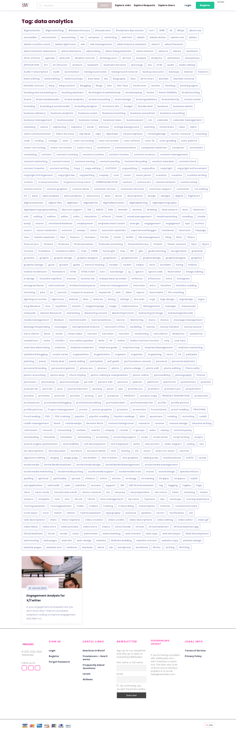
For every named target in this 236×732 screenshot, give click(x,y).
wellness (72, 547)
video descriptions (140, 519)
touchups (175, 499)
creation (161, 175)
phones (102, 368)
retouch (47, 430)
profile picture (180, 402)
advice (177, 51)
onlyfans (60, 347)
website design (192, 540)
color (65, 140)
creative (176, 175)
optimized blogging (36, 354)
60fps (180, 30)
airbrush (64, 58)
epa (187, 223)
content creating (67, 154)
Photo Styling (77, 375)
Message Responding (37, 326)
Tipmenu (149, 499)
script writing (181, 437)
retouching (64, 430)
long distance (32, 306)
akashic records (85, 58)
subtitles (80, 485)
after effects (32, 58)
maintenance (130, 306)
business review (88, 120)
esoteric (67, 230)
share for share (165, 450)
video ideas (31, 526)
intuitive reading (186, 285)
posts (110, 388)
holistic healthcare (35, 271)
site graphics (130, 457)
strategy (130, 478)
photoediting (162, 375)
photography (183, 375)
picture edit (105, 382)
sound (150, 471)
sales (152, 430)
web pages (50, 540)
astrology (137, 65)
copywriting (86, 175)
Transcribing (126, 506)
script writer (160, 437)
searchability (71, 444)
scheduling (84, 437)
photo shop (57, 375)
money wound (192, 326)
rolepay (109, 430)
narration (108, 333)
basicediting (52, 78)
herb (152, 264)
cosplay (104, 175)
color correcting (84, 140)
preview (29, 395)
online (121, 340)
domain (122, 209)
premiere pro (172, 388)
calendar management (187, 120)
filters (191, 237)
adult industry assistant (131, 44)
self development (95, 444)
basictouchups (74, 78)
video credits (116, 519)
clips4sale (112, 133)
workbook (142, 547)
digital (179, 195)
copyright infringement (38, 175)
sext (113, 450)
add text (127, 37)
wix (111, 547)
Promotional (158, 409)
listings (124, 299)
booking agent (189, 85)
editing (37, 216)
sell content (152, 444)
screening (102, 437)
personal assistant (183, 361)
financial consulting (110, 244)
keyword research (82, 292)
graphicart (110, 257)
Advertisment (144, 51)
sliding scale (150, 457)
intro (153, 285)
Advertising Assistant (118, 51)
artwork (77, 65)
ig (129, 271)
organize (120, 354)
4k (170, 30)
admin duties (157, 37)
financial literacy (138, 244)
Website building (121, 540)
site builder (90, 457)
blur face (122, 85)
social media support (101, 471)
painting (29, 361)
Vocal (51, 533)
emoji (27, 223)
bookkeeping (133, 92)
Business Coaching (113, 113)
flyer (194, 244)
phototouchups (69, 382)
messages (61, 326)
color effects (132, 140)
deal (107, 195)
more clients (31, 333)
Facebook (168, 230)
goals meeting (157, 251)
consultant (196, 147)
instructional (56, 285)
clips (98, 133)
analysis (141, 58)
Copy (77, 168)
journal (62, 292)
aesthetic (192, 51)
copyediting (129, 168)
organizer (137, 354)
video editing (165, 519)
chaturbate (166, 127)
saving (165, 430)
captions (76, 127)
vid (191, 512)
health (127, 264)
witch (100, 547)
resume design (178, 423)
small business (172, 457)
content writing (59, 168)
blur (109, 85)
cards (90, 127)
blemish (164, 78)
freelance (44, 251)
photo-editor (141, 375)
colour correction (61, 147)
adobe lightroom (65, 44)
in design (29, 278)
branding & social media (55, 106)
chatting (149, 127)
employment (85, 223)
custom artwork (165, 182)
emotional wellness (60, 223)
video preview (69, 526)
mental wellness (101, 320)
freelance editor (65, 251)
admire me (177, 37)
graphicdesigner (176, 257)
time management (111, 499)
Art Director (60, 65)
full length (109, 251)
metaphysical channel (86, 326)
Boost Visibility (168, 92)
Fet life (104, 237)
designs (165, 195)
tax (108, 492)
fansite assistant (44, 237)
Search (105, 5)
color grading (167, 140)
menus (164, 320)
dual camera (169, 209)
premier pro (135, 388)
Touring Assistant (34, 506)
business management (38, 120)
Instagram (183, 278)
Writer (157, 547)
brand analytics (74, 99)
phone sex (86, 368)
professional (31, 402)
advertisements (71, 51)
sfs (137, 450)
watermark (91, 533)
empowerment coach (111, 223)
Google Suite (179, 251)
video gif (203, 519)
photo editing (172, 368)
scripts (198, 437)
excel (93, 230)
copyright (166, 168)
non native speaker (82, 340)
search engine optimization (41, 444)
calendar (162, 120)
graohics (29, 257)
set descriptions (34, 450)
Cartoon (104, 127)
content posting (110, 161)
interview (139, 285)
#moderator (103, 30)
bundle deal (145, 106)
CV (25, 195)
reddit (203, 416)
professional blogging (57, 402)
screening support (124, 437)
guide (76, 264)
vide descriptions (34, 519)
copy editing (92, 168)
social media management (161, 464)
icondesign (116, 271)
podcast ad (31, 388)
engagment (173, 223)
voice (75, 533)
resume (159, 423)
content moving (85, 161)
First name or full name (130, 662)
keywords (105, 292)
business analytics (62, 113)
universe (130, 512)
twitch (58, 512)
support (111, 485)
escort (28, 230)
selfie (136, 444)
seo (201, 444)
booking (170, 85)
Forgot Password (59, 661)
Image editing (194, 271)
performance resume (137, 361)
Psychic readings (124, 416)
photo (115, 368)
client (193, 127)
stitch (103, 478)
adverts (163, 51)
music (59, 333)
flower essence (176, 244)
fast (62, 237)
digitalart (73, 202)
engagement (152, 223)
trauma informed (186, 506)
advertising (93, 51)
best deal (93, 78)
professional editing (88, 402)
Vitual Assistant (33, 533)
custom (127, 182)
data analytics (73, 195)
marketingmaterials (180, 313)
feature (75, 237)
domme (137, 209)
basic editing (31, 78)
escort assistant (47, 230)
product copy (148, 395)
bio (106, 78)
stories (116, 478)
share (147, 450)
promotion (139, 409)
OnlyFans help (131, 347)
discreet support (72, 209)
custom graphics (57, 189)
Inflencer (137, 278)
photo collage (132, 368)
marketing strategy (150, 313)
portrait (47, 388)
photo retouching (35, 375)
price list (59, 395)
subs (67, 485)
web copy (151, 533)
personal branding (35, 368)
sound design (166, 471)
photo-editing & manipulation (109, 375)
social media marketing (38, 471)
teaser (204, 492)
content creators (144, 154)
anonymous (192, 58)
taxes (175, 492)
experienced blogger (144, 230)
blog (51, 85)
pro (100, 395)
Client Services (65, 133)
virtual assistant (159, 526)
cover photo (143, 175)
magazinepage (94, 306)
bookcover (140, 85)
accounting (68, 37)
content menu (61, 161)
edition (51, 216)
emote (39, 223)
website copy (170, 540)
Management (151, 306)
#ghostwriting (54, 30)
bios (133, 78)
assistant (93, 65)
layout (140, 292)
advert (155, 44)
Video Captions (70, 519)
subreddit (54, 485)
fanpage (200, 230)
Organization (102, 354)
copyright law (66, 175)
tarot (27, 492)
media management (36, 320)
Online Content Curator (144, 340)
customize (182, 189)
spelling (28, 478)
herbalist (165, 264)
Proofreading (32, 416)
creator (28, 182)
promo (83, 409)
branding (29, 106)
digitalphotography (164, 202)
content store (187, 161)
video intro (49, 526)
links (85, 299)
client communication (37, 133)
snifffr (190, 457)
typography (113, 512)
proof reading (179, 409)
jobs (42, 292)
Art (46, 65)
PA (179, 354)
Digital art (194, 195)
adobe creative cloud (37, 44)
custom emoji (188, 182)
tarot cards (42, 492)
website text (54, 547)
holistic (192, 264)
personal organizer (63, 368)
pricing (89, 395)
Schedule (49, 437)
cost (116, 175)
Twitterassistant (90, 512)
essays (81, 230)
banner (188, 71)
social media (31, 464)
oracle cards (60, 354)
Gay (122, 251)
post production (78, 388)
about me (195, 30)
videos (106, 526)
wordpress (124, 547)
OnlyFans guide (108, 347)
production (201, 395)
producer (113, 395)
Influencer (154, 278)
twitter (71, 512)
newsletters (31, 340)
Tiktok (91, 499)
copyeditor (148, 168)
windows (87, 547)
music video (75, 333)
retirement (31, 430)
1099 (162, 30)
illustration (174, 271)
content (47, 154)
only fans (180, 340)
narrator (124, 333)
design (152, 195)
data (35, 195)
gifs (141, 251)
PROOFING (199, 409)
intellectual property (82, 285)
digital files (55, 202)
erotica (199, 223)
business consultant (142, 113)
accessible (30, 37)
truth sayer (31, 512)
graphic (44, 257)
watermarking (111, 533)
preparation (193, 388)
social (202, 457)
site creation (110, 457)
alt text (126, 58)
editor (64, 216)
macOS (76, 306)
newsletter (196, 333)
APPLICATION (31, 65)
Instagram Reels (34, 285)
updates (146, 512)
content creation (93, 154)
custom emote (33, 189)
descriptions (135, 195)
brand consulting (99, 99)
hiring (179, 264)
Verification (176, 512)
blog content (67, 85)
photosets (30, 382)
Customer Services (132, 189)
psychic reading (99, 416)
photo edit (152, 368)
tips (162, 499)
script (144, 437)
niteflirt (60, 340)
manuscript (188, 306)
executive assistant (114, 230)
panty (42, 361)
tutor (46, 512)
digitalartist (90, 202)
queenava (156, 416)
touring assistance (197, 499)
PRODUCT (129, 395)
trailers (93, 506)
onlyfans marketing (190, 347)
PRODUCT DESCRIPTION (176, 395)
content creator (119, 154)
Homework (58, 271)
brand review (192, 99)
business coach (87, 113)
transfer (165, 506)
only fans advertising (37, 347)
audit (56, 71)
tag (161, 485)
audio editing (187, 65)
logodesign (186, 299)
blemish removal (183, 78)
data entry (93, 195)
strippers (179, 478)
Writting (184, 547)
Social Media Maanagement (122, 464)
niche (46, 340)
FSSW (94, 251)
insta (169, 278)
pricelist (75, 395)
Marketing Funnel (123, 313)
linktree (98, 299)
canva (44, 127)
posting (97, 388)
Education (90, 216)
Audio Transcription (36, 71)
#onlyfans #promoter (130, 30)
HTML (73, 271)
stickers (90, 478)
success (96, 485)
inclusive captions (50, 278)
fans (26, 237)
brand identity (170, 99)
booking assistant (72, 92)
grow (51, 264)
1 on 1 (151, 30)
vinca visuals (123, 526)
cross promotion (48, 182)
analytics (156, 58)
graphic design (63, 257)
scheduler (66, 437)
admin (141, 37)
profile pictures (33, 409)
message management (188, 320)
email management (139, 216)
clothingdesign (156, 133)
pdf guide (113, 361)
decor (118, 195)
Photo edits (192, 368)
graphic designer (87, 257)
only (166, 340)
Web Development (197, 533)
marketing (73, 313)
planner (137, 382)
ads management (101, 44)
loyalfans (61, 306)
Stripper (164, 478)
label (129, 292)
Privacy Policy (193, 656)
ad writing (110, 37)
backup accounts (153, 71)
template (44, 499)
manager (170, 306)
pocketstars (188, 382)
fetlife (130, 237)
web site (67, 540)
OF (111, 340)
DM (89, 209)
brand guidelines (146, 99)
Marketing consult (95, 313)
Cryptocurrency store (77, 182)
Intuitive (166, 285)
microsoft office (115, 326)
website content (146, 540)
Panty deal (57, 361)
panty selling (77, 361)
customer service (105, 189)
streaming (147, 478)
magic (113, 306)
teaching (189, 492)
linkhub (73, 299)
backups (174, 71)
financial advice (83, 244)
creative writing (197, 175)
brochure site (110, 106)
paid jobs (191, 354)
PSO (47, 416)
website (101, 540)
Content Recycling (135, 161)
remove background (121, 423)
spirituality (60, 478)
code (27, 140)
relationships (73, 423)
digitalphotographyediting (40, 209)
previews (44, 395)
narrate (92, 333)
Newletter (178, 333)
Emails (201, 216)
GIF (132, 251)
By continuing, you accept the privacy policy (131, 687)
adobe (193, 37)
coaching (201, 133)
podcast (206, 382)
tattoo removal (91, 492)
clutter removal (180, 133)
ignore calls (155, 271)
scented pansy (183, 430)
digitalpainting (138, 202)
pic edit (88, 382)
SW (122, 485)
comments (103, 147)
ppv (120, 388)
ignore (139, 271)
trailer (80, 506)
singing (54, 457)
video (53, 519)
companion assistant (154, 147)
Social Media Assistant (57, 464)
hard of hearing (94, 264)
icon (102, 271)
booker (155, 85)
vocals (63, 533)
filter (179, 237)
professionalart (116, 402)
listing (111, 299)
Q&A (142, 416)
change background (126, 127)
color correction (109, 140)
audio (170, 65)
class (182, 127)
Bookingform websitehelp (104, 92)
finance (48, 244)
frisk (83, 251)
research (144, 423)
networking (141, 333)
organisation (81, 354)
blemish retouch (34, 85)
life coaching (176, 292)
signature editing (34, 457)
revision (81, 430)
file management (149, 237)
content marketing (35, 161)
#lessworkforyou (79, 30)
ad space (94, 37)
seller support (173, 444)
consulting (30, 154)
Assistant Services (114, 65)
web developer (171, 533)
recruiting (188, 416)
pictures (122, 382)
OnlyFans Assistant (82, 347)
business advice (183, 106)
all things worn (108, 58)
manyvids (30, 313)
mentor (121, 320)
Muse (47, 333)
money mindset (169, 326)
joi (51, 292)
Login (188, 5)
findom (157, 244)
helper (140, 264)
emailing (187, 216)
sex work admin (96, 450)
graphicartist (129, 257)
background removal (124, 71)
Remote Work (94, 423)
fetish (117, 237)
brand (27, 99)
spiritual (43, 478)
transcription (147, 506)
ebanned (198, 209)
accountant (49, 37)
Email (119, 216)
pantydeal (96, 361)
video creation (94, 519)
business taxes (112, 120)
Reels (57, 423)
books (150, 92)
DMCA (99, 209)
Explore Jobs (123, 5)
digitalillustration (113, 202)
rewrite (95, 430)
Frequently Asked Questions (93, 666)
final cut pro (31, 244)
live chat (139, 299)
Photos (201, 375)
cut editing (201, 189)
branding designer (85, 106)
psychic (79, 416)
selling (191, 444)
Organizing (154, 354)
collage (52, 140)
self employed (119, 444)
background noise (95, 71)
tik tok (78, 499)
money (150, 326)
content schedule (163, 161)
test (57, 499)
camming (29, 127)
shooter (184, 450)
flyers (205, 244)
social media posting (70, 471)
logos (201, 299)
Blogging (85, 85)
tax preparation (140, 492)
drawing (152, 209)
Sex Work (76, 450)
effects (106, 216)
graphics (196, 257)
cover (127, 175)
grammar (197, 251)
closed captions (133, 133)
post (60, 388)
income (71, 278)
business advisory (35, 113)
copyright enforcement (192, 168)
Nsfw (101, 340)
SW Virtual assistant (141, 485)
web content (133, 533)
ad (81, 37)
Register (205, 5)
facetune (184, 230)
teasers (28, 499)
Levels (86, 673)
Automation (71, 71)
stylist (194, 478)
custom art (144, 182)
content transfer (34, 168)
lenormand (156, 292)
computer (178, 147)
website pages (33, 547)
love (48, 306)
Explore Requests (144, 5)
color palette (189, 140)
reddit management (36, 423)
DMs (110, 209)
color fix (150, 140)
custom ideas (80, 189)
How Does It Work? (94, 650)
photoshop (48, 382)
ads (83, 44)
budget (128, 106)
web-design (84, 540)
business (162, 106)
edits (76, 216)
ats (150, 65)
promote (122, 409)
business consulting (172, 113)
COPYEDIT (111, 168)
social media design (88, 464)
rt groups (138, 430)
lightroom (58, 299)
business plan (65, 120)
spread (75, 478)
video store (90, 526)
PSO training (62, 416)
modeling (135, 326)
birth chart (147, 78)
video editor (185, 519)
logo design (167, 299)
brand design (123, 99)
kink (118, 292)
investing (29, 292)
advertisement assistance (40, 51)
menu (151, 320)
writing (170, 547)
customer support (160, 189)
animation (173, 58)
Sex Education (57, 450)
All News (88, 679)
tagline (186, 485)
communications (125, 147)
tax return (160, 492)
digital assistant (34, 202)
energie (135, 223)
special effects (189, 471)
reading (172, 416)
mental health (77, 320)
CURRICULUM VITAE (107, 182)
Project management (61, 409)
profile (162, 402)
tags (199, 485)
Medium (59, 320)
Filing (168, 237)
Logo (152, 299)
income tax (88, 278)
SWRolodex (28, 655)
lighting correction (35, 299)
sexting (125, 450)
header (113, 264)
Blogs (99, 85)
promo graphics (102, 409)
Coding (39, 140)
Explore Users (166, 5)
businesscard (134, 120)
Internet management (114, 285)
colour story (84, 147)
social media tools (130, 471)
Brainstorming (191, 92)
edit (26, 216)
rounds (123, 430)
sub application (33, 485)
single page (71, 457)
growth (63, 264)
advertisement (174, 44)
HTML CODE (88, 271)
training (108, 506)
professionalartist (141, 402)
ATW (159, 65)
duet (185, 209)
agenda (49, 58)
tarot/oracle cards (65, 492)
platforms (169, 382)
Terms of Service (195, 650)
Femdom (89, 237)
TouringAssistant (61, 506)
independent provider (113, 278)
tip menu (133, 499)
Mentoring (136, 320)
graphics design (33, 264)
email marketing (167, 216)
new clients (160, 333)
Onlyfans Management (158, 347)
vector (160, 512)
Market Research (51, 313)
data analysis (51, 195)
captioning (59, 127)
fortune (28, 251)
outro (169, 354)
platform (152, 382)
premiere (153, 388)
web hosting (31, 540)
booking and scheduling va (40, 92)
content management (174, 154)
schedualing (31, 437)
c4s (150, 120)
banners (203, 71)
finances (63, 244)
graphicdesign (152, 257)
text (67, 499)
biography (119, 78)
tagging (173, 485)
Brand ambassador (48, 99)
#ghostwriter (32, 30)
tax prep (120, 492)
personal (161, 361)
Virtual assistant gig (186, 526)
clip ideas (85, 133)
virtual (139, 526)
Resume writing (201, 423)
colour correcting (34, 147)
